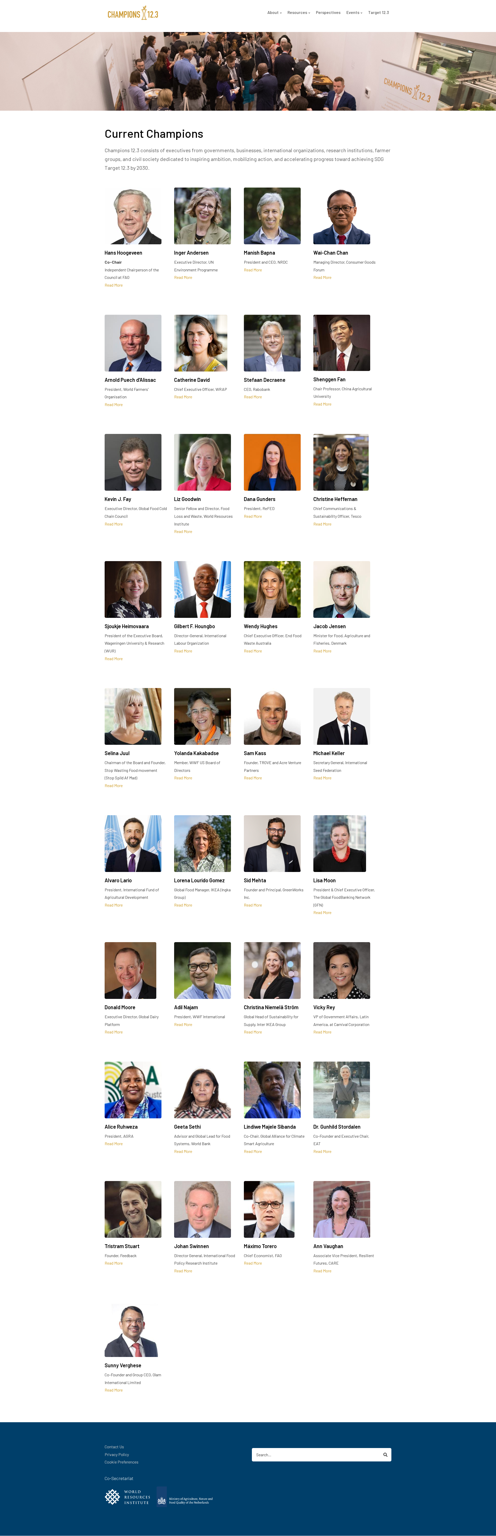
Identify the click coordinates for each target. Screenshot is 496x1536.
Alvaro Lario (118, 880)
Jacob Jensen (329, 626)
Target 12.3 (378, 12)
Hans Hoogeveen (123, 252)
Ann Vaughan (328, 1246)
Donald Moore (120, 1007)
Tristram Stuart (122, 1246)
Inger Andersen (191, 252)
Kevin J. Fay (118, 499)
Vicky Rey (324, 1007)
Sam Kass (255, 753)
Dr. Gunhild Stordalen (337, 1126)
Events (352, 12)
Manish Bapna (259, 252)
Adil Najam (186, 1007)
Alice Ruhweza (121, 1126)
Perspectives (328, 12)
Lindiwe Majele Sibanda (270, 1126)
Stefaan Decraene (264, 380)
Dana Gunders (259, 499)
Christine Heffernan (335, 499)
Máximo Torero (260, 1246)
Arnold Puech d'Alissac (130, 380)
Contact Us (114, 1446)
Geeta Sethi (187, 1126)
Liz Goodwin (187, 499)
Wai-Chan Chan (330, 252)
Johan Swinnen (191, 1246)
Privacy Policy (117, 1454)
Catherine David (192, 380)
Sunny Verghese (123, 1365)
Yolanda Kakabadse (196, 753)
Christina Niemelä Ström (271, 1007)
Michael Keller (329, 753)
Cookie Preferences (121, 1461)
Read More (114, 284)
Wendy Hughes (260, 626)
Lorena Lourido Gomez (199, 880)
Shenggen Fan (329, 379)
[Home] (133, 12)
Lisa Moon (324, 880)
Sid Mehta (255, 880)
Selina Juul (117, 753)
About (273, 12)
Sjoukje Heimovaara (127, 626)
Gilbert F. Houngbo (194, 626)
